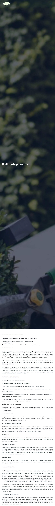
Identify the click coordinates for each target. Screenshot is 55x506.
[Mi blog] (6, 3)
